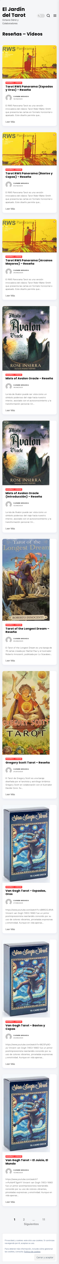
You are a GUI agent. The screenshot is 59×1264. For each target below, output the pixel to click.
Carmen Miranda (21, 96)
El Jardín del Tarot (13, 12)
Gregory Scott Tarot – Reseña (28, 762)
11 (43, 1219)
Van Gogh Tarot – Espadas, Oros (26, 892)
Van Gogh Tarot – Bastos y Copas (25, 1027)
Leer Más (10, 121)
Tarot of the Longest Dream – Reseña (27, 630)
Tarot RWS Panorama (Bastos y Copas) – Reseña (29, 175)
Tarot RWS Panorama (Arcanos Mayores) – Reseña (29, 262)
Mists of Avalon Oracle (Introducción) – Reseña (24, 494)
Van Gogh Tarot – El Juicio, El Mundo (27, 1161)
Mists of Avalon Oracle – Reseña (29, 378)
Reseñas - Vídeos (14, 83)
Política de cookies (32, 1251)
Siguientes (31, 1224)
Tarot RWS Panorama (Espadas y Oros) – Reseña (29, 88)
